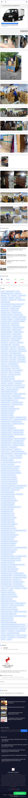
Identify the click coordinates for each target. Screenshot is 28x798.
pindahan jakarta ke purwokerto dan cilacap (9, 628)
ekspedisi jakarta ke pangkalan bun (8, 410)
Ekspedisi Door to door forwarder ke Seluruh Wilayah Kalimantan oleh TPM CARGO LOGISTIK (17, 255)
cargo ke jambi (4, 351)
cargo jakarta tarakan (5, 338)
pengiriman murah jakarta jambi (7, 618)
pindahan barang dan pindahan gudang (8, 622)
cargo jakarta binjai (4, 308)
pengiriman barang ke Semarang (7, 603)
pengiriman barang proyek (20, 603)
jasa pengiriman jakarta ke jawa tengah (8, 517)
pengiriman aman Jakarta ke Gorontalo (8, 594)
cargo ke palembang (21, 361)
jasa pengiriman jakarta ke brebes (7, 513)
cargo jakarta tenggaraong (16, 338)
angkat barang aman (10, 291)
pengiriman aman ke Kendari (6, 598)
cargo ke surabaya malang (6, 370)
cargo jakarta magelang (5, 329)
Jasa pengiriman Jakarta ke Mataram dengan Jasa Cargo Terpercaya (16, 719)
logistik (11, 588)
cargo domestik (4, 299)
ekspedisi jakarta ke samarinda (7, 415)
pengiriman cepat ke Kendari (6, 611)
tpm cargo (24, 635)
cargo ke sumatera (15, 368)
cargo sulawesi (10, 383)
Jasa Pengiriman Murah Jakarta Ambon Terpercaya (10, 560)
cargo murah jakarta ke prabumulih (7, 378)
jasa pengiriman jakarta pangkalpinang (8, 543)
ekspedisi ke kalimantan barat (12, 389)
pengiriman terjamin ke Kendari (7, 620)
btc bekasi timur (18, 293)
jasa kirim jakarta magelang (6, 487)
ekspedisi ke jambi (12, 447)
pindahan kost (4, 630)
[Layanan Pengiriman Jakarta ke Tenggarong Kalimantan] (3, 262)
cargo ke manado (12, 359)
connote (2, 387)
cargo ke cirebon (21, 346)
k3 (20, 579)
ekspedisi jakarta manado (18, 430)
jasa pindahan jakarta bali (18, 573)
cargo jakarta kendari (5, 325)
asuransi (17, 291)
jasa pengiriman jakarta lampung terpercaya (9, 534)
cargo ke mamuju (4, 359)
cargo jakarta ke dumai (16, 312)
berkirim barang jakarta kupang (7, 293)
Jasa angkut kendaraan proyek (15, 457)
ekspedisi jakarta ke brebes (17, 404)
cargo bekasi (11, 297)
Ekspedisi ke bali (4, 447)
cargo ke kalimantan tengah (6, 355)
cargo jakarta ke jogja (18, 314)
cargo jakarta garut (14, 310)
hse (6, 455)
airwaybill (3, 291)
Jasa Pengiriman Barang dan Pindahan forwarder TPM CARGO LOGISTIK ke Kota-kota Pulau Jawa (17, 267)
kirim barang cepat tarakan (6, 581)
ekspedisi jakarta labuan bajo (18, 423)
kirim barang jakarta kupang (6, 583)
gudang (2, 455)
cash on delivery (18, 385)
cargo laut (11, 372)
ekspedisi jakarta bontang (17, 402)
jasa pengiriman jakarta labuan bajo (8, 532)
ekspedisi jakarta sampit (19, 440)
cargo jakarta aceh (12, 299)
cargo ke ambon (20, 342)
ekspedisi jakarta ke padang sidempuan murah (10, 408)
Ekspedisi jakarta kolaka (16, 421)
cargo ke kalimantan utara (19, 355)
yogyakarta (9, 639)
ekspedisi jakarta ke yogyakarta (20, 419)
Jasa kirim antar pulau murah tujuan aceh (9, 483)
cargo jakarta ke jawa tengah (6, 314)
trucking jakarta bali (11, 637)
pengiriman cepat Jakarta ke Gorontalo (8, 607)
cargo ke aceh (12, 342)
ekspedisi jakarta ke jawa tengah (7, 406)
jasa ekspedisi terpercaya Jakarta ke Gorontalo (10, 470)
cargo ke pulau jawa (15, 366)
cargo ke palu (3, 363)
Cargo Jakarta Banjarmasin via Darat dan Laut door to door (12, 304)
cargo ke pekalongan (5, 366)
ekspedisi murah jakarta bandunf (17, 451)
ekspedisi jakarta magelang (6, 430)
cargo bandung (4, 297)
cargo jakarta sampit (17, 334)
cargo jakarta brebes (5, 310)
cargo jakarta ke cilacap (5, 312)
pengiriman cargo (4, 605)
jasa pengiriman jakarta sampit (7, 547)
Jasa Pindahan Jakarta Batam (6, 575)
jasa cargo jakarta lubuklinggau (7, 460)
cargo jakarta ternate (5, 340)
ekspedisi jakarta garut (5, 404)
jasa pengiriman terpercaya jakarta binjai (9, 571)
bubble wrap (3, 295)
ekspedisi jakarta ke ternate (6, 419)
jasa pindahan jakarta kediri (6, 577)
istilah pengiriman (4, 457)
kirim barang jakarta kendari (18, 581)
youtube (22, 282)
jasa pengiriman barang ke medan (7, 496)
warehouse (3, 639)
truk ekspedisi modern (21, 637)
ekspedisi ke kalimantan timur (7, 449)
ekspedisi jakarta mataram (6, 432)
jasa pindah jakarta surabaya (6, 573)
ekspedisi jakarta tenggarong (18, 445)
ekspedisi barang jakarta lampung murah (9, 391)
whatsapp (22, 279)
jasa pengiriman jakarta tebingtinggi (8, 551)
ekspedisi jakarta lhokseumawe (7, 425)
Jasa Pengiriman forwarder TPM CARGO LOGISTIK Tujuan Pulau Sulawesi (14, 740)
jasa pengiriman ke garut (21, 556)
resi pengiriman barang (20, 630)
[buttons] (9, 789)
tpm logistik (3, 637)
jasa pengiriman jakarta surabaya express (9, 549)
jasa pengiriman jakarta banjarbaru (7, 504)
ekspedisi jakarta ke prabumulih (7, 413)
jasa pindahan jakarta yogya (6, 579)
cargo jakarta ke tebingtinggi (18, 321)
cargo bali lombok (22, 295)
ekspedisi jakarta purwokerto (6, 440)
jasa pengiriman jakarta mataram (7, 539)
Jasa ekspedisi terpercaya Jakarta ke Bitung (9, 468)
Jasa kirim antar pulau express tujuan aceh (9, 481)
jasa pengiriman (20, 494)
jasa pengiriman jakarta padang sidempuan (9, 541)
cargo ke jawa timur (22, 351)
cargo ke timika (4, 372)
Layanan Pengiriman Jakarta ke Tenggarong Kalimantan (16, 261)
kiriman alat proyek (4, 588)
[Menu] (2, 2)
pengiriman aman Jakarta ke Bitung (8, 592)
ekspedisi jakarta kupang (6, 423)
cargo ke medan (4, 361)
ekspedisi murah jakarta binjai (6, 453)
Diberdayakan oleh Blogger (7, 675)
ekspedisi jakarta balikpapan (6, 398)
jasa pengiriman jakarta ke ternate (7, 526)
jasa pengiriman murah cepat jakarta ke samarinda (10, 558)
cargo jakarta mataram (16, 329)
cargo (9, 295)
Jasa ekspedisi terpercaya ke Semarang (8, 477)
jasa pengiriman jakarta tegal (6, 554)
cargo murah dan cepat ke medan (7, 376)
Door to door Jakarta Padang (18, 387)
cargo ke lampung (12, 357)
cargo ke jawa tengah (12, 351)
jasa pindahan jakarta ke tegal (20, 575)
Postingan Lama (24, 31)
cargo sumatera (18, 383)
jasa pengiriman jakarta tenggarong (8, 556)
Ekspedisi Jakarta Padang (18, 432)
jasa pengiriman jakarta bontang (7, 509)
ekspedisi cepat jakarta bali (6, 393)
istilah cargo (11, 455)
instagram (8, 282)
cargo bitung (17, 297)
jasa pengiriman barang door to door (8, 498)
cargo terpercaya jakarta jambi (7, 385)
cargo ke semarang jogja (5, 368)
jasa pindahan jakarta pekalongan (19, 577)
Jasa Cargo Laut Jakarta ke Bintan (7, 464)
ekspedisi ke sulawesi (5, 451)
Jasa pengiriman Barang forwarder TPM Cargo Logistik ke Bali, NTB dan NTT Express (16, 249)
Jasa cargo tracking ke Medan (7, 466)
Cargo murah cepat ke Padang (14, 374)
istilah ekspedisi (18, 455)
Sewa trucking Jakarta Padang (13, 633)
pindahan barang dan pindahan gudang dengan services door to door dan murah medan (13, 627)
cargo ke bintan (13, 346)
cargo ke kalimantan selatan (15, 353)
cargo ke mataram (21, 359)
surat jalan (18, 635)
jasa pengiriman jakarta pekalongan (8, 545)
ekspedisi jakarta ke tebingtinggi (7, 417)
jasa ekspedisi (17, 466)
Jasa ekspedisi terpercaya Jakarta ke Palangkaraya (11, 472)
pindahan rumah (11, 630)
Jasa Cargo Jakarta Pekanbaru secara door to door (11, 462)
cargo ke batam (16, 344)
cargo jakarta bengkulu (16, 306)
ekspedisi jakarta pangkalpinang (7, 436)
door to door (8, 387)
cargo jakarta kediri (15, 323)
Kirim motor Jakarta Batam (6, 586)
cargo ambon (14, 295)
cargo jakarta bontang (14, 308)
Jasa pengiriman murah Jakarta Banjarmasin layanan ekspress (12, 564)
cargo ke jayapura (4, 353)
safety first (3, 633)
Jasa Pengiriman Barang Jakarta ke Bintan (9, 500)
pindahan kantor (23, 628)
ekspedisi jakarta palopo (19, 434)
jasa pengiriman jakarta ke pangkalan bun (9, 524)
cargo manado (4, 374)
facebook (8, 279)
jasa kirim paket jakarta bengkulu (7, 492)
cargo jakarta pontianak (18, 331)
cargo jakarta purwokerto (6, 334)
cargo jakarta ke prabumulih (20, 319)
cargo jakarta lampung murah (18, 327)
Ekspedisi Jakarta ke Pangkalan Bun (9, 25)
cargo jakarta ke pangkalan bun (7, 319)
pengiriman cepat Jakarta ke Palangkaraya (9, 609)
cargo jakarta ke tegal (5, 323)
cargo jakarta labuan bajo (6, 327)
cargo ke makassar (21, 357)
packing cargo (4, 590)
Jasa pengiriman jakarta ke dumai (7, 515)
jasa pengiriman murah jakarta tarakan (8, 566)
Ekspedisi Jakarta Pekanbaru (19, 438)
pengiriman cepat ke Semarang (20, 611)
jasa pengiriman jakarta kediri (6, 530)
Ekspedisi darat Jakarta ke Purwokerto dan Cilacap (16, 702)
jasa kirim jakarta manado (18, 487)
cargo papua (3, 383)
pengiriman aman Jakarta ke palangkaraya (9, 596)
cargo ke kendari (4, 357)
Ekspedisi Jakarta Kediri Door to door (16, 707)
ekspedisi (3, 389)
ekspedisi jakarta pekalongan (6, 438)
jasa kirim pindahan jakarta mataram (8, 494)
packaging (24, 588)
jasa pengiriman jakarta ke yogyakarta (8, 528)
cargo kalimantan (4, 342)
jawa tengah (15, 579)
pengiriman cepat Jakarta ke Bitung (16, 605)
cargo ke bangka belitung (6, 344)
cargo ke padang (12, 361)
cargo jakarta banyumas (5, 306)
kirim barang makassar (17, 583)
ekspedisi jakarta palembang (6, 434)
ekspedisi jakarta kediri (5, 421)
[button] (26, 2)
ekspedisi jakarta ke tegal (21, 417)
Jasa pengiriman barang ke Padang (7, 502)
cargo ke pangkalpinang (12, 363)
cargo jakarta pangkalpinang (6, 331)
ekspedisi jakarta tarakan (6, 445)
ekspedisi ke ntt (17, 449)
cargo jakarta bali (21, 299)
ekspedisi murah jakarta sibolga (20, 453)
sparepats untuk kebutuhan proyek (8, 635)
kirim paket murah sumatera (18, 586)
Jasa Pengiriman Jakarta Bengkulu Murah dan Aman (11, 507)
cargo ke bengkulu (4, 346)
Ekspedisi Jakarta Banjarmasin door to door (9, 400)
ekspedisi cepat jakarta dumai (19, 393)
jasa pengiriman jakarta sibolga (20, 547)
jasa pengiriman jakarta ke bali (7, 511)
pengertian (10, 590)
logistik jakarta (18, 588)
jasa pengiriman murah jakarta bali (7, 562)
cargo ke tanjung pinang (17, 370)
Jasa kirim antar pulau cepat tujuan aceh (9, 479)
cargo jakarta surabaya (17, 336)
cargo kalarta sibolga (15, 340)
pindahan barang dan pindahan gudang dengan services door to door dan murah (13, 624)
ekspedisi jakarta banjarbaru (19, 398)
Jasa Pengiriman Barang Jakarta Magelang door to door (15, 713)
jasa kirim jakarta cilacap (21, 485)
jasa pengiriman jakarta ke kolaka (7, 519)
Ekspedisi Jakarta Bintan (5, 402)
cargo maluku (17, 372)
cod (23, 385)
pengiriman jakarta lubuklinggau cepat (8, 613)
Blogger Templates (12, 794)
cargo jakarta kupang (15, 325)
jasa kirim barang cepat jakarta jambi (8, 485)
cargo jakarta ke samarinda (6, 321)
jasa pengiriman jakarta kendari (20, 530)
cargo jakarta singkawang (6, 336)
